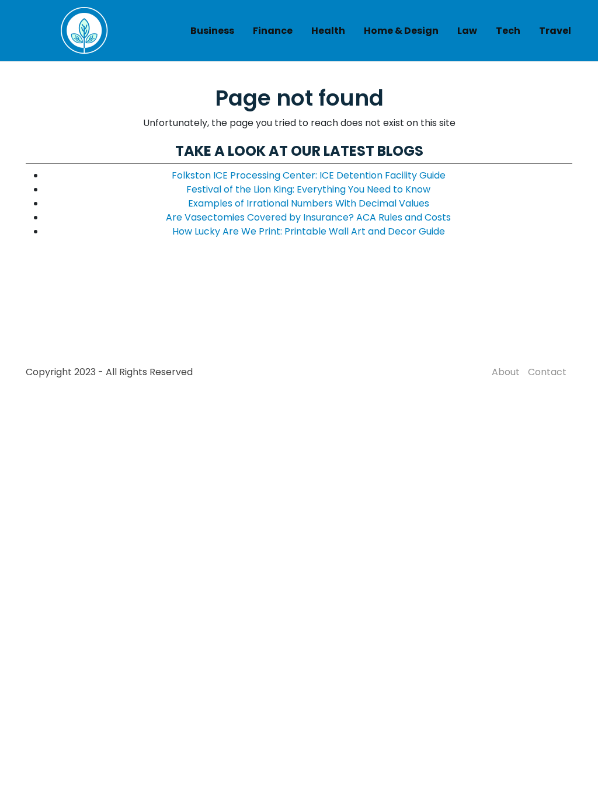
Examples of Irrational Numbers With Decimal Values (308, 203)
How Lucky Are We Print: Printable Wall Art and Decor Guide (308, 231)
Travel (555, 30)
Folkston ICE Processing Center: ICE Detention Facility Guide (309, 175)
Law (467, 30)
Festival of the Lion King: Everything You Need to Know (308, 189)
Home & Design (401, 30)
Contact (547, 372)
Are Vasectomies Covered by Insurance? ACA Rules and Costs (308, 217)
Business (212, 30)
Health (328, 30)
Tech (508, 30)
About (506, 372)
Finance (273, 30)
